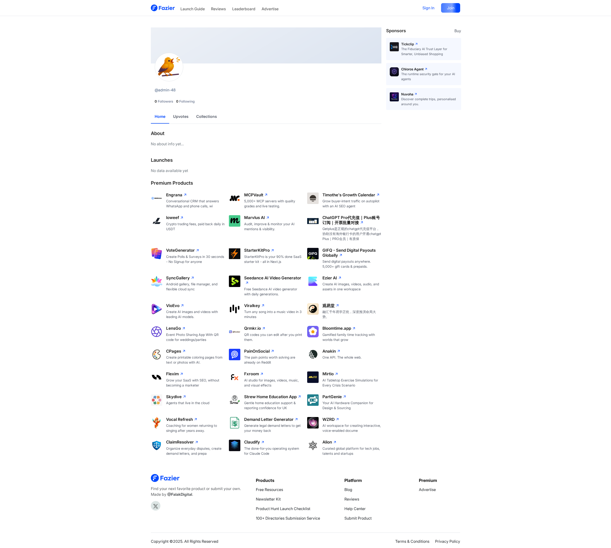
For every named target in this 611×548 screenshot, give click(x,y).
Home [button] (160, 116)
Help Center (355, 508)
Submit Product (358, 518)
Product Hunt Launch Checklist (283, 508)
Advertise (270, 8)
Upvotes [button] (181, 116)
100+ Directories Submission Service (288, 518)
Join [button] (450, 7)
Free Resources (269, 489)
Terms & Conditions (412, 541)
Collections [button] (206, 116)
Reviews (218, 8)
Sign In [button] (428, 7)
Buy (457, 30)
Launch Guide (192, 8)
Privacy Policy (447, 541)
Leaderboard (243, 8)
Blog (348, 489)
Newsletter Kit (268, 499)
